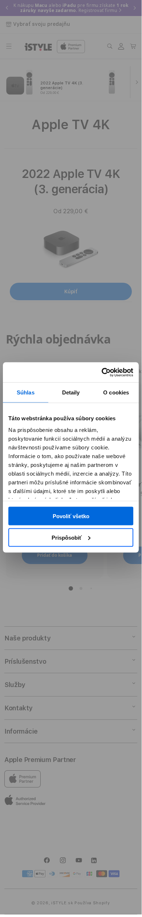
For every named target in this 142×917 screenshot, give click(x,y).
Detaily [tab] (71, 392)
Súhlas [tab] (26, 392)
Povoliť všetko (71, 516)
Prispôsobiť (67, 537)
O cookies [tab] (116, 392)
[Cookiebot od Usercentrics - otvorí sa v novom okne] (101, 372)
